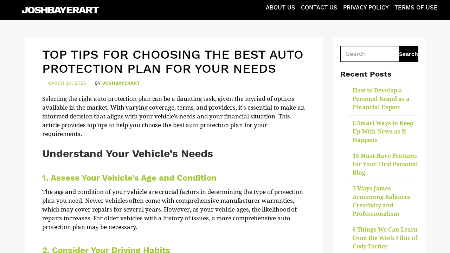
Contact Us (319, 7)
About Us (280, 7)
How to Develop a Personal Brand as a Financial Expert (381, 99)
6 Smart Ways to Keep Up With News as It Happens (383, 131)
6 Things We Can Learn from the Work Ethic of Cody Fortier (385, 238)
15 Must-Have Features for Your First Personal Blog (385, 164)
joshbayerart (121, 83)
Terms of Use (416, 7)
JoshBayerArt (59, 10)
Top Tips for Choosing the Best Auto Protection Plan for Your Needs (172, 61)
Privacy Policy (366, 7)
